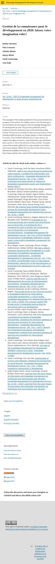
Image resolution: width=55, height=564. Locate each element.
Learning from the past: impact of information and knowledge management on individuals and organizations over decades (30, 376)
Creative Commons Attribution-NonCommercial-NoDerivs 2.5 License (27, 527)
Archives (14, 8)
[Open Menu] (2, 2)
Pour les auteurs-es (11, 454)
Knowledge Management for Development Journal (24, 2)
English (7, 416)
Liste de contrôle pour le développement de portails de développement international (27, 281)
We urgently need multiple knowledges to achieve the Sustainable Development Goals (29, 208)
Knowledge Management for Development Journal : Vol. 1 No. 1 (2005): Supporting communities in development (28, 366)
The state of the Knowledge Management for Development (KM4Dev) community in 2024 (29, 348)
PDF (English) (11, 72)
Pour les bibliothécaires (12, 458)
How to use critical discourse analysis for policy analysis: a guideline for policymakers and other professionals (30, 173)
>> (16, 393)
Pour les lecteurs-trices (12, 450)
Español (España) (11, 419)
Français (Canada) (11, 423)
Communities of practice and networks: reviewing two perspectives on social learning (29, 361)
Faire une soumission (14, 435)
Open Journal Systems (13, 401)
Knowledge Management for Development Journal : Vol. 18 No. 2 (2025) (29, 353)
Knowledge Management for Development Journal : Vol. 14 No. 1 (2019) (26, 285)
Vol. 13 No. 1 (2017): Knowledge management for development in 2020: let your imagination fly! (27, 12)
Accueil (5, 8)
